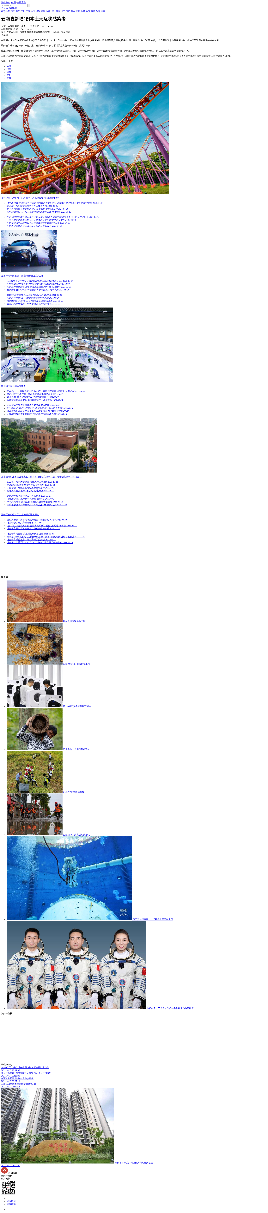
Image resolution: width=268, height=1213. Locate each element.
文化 (9, 75)
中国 (13, 2)
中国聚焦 (21, 2)
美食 (9, 78)
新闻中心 (5, 2)
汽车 (9, 69)
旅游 (9, 66)
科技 (9, 72)
